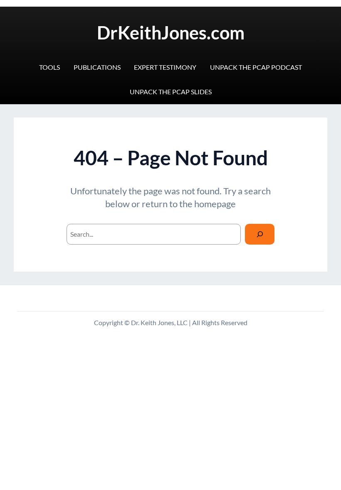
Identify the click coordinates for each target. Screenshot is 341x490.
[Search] (259, 234)
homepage (215, 203)
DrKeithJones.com (171, 32)
